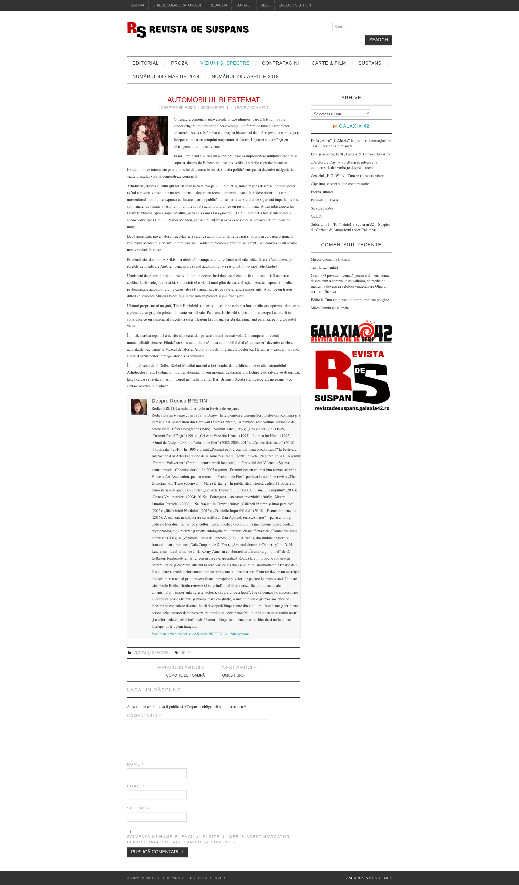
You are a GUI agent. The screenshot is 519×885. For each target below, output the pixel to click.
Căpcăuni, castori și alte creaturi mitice (340, 183)
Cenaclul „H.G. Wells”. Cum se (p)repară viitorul (349, 175)
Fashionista (356, 878)
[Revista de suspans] (188, 29)
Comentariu (144, 715)
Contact (244, 5)
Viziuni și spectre (224, 63)
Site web (138, 808)
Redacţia (218, 5)
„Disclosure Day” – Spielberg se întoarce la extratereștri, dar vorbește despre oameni (344, 164)
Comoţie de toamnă (185, 675)
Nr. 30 (186, 653)
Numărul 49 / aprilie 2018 (245, 76)
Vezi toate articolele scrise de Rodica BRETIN (189, 633)
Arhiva (137, 5)
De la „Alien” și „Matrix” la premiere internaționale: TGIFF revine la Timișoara (351, 143)
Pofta (345, 307)
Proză (179, 63)
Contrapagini (280, 63)
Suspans (369, 63)
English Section (295, 5)
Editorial (145, 63)
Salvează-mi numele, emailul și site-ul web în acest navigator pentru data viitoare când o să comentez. (208, 839)
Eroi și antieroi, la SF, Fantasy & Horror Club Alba (350, 154)
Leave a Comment (251, 108)
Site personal (241, 633)
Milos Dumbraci (323, 307)
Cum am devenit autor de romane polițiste (357, 299)
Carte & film (329, 63)
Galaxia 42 (354, 126)
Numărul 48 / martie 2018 (165, 76)
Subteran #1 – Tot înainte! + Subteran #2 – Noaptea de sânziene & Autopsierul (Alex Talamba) (350, 227)
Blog (265, 5)
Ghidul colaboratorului (177, 5)
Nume (135, 764)
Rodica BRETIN (214, 108)
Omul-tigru (233, 675)
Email (135, 786)
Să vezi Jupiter (322, 208)
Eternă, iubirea (322, 191)
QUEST (317, 216)
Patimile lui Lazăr (324, 199)
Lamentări (330, 267)
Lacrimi (344, 259)
